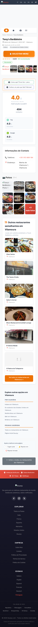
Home (4, 35)
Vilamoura (10, 35)
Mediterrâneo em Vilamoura (13, 413)
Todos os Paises (19, 511)
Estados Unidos (19, 530)
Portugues (19, 595)
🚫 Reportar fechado (11, 450)
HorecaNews (27, 607)
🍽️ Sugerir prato (10, 446)
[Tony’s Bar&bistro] (6, 68)
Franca (19, 519)
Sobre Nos (19, 547)
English (19, 580)
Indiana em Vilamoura (11, 404)
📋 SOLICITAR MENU (19, 54)
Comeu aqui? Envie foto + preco (20, 82)
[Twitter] (24, 498)
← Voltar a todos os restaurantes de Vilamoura (19, 461)
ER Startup (24, 611)
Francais (19, 587)
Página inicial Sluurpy (11, 433)
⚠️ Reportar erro (23, 446)
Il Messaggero (18, 607)
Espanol (19, 583)
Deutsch (19, 591)
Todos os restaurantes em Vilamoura (16, 430)
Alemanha (19, 526)
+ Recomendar (7, 62)
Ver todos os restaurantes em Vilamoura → (19, 378)
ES (25, 2)
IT (17, 2)
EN (21, 2)
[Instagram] (19, 498)
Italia (19, 515)
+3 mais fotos (30, 209)
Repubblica (8, 607)
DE (32, 2)
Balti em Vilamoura (10, 416)
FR (28, 2)
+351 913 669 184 (26, 157)
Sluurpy (19, 534)
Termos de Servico (19, 559)
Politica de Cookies (19, 562)
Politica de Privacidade (19, 555)
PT (36, 2)
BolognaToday (15, 611)
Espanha (19, 522)
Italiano (19, 576)
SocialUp (32, 611)
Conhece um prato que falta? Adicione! (20, 87)
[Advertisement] (19, 16)
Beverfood (5, 611)
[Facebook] (14, 498)
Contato (19, 551)
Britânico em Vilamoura (12, 420)
